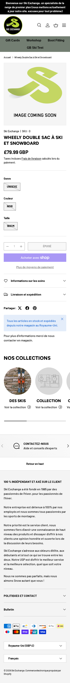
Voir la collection (46, 407)
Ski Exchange (11, 131)
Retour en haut (35, 463)
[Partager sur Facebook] (27, 308)
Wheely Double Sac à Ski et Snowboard (33, 57)
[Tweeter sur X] (20, 308)
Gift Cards (13, 40)
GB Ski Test (35, 47)
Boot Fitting (56, 40)
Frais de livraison (31, 158)
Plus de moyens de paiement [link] (35, 267)
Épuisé (47, 246)
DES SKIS (17, 400)
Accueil (7, 57)
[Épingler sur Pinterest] (34, 308)
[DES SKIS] (17, 381)
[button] (56, 25)
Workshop (34, 40)
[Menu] (64, 25)
